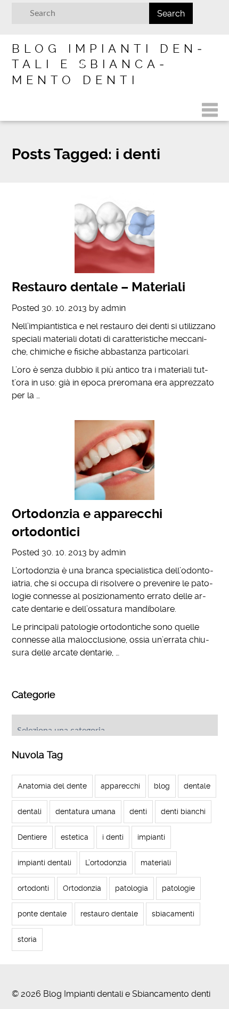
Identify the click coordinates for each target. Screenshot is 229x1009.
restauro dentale (109, 913)
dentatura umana (85, 811)
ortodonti (33, 888)
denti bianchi (183, 811)
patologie (178, 888)
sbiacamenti (173, 913)
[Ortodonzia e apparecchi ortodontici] (115, 460)
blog (162, 786)
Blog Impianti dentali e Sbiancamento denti (107, 64)
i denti (113, 837)
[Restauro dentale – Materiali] (115, 233)
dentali (30, 811)
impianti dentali (44, 862)
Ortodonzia (82, 888)
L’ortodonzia (106, 862)
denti (138, 811)
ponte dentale (42, 913)
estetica (74, 837)
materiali (156, 862)
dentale (197, 786)
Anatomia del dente (52, 786)
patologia (131, 888)
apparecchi (120, 786)
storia (27, 939)
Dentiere (32, 837)
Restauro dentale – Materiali (98, 287)
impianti (151, 837)
